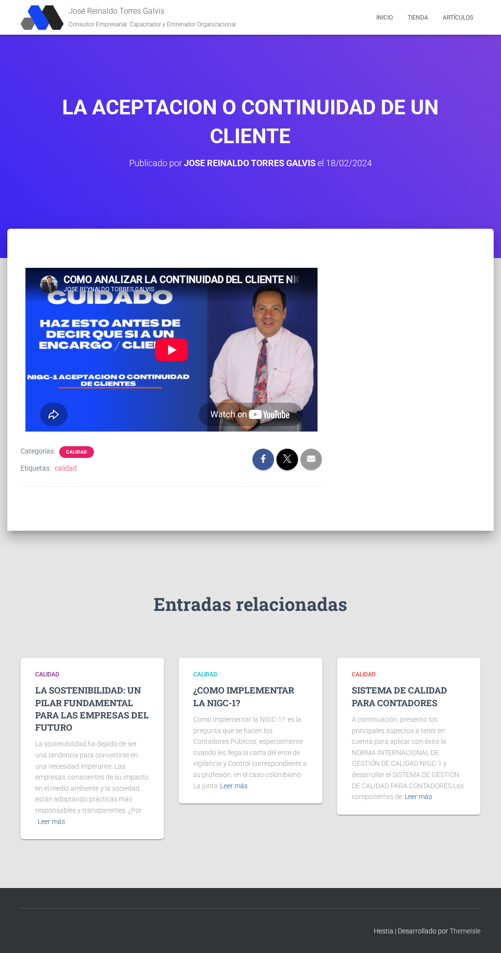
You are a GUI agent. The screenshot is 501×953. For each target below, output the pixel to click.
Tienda (418, 17)
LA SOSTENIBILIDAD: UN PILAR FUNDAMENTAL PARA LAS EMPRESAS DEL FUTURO (92, 708)
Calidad (76, 452)
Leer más (51, 821)
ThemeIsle (465, 931)
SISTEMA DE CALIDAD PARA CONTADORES (399, 696)
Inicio (384, 17)
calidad (66, 468)
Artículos (458, 17)
